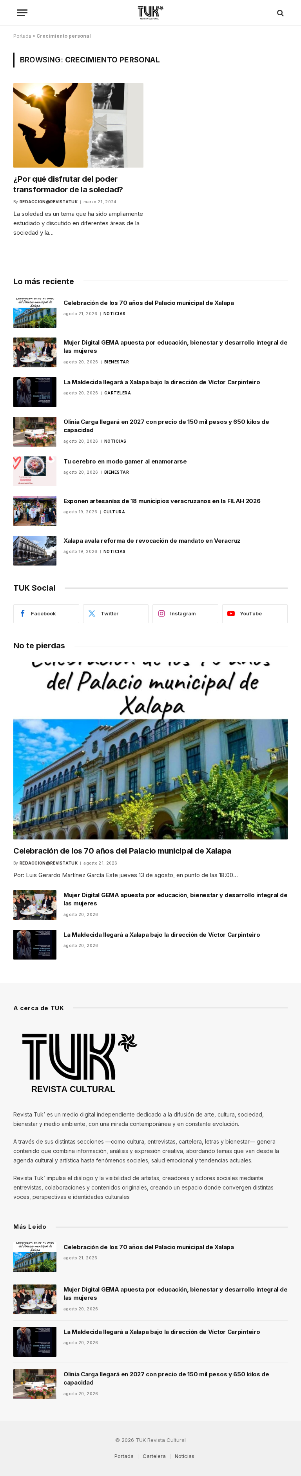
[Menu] (22, 13)
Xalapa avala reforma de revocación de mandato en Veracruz (152, 540)
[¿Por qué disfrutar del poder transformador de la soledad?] (78, 125)
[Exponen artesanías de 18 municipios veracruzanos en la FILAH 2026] (34, 511)
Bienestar (116, 361)
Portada (22, 36)
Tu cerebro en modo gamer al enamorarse (125, 461)
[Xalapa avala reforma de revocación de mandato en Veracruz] (34, 551)
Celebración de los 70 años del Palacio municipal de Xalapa (148, 303)
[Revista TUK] (150, 13)
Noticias (114, 313)
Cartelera (117, 392)
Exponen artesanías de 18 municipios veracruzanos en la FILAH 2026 (162, 501)
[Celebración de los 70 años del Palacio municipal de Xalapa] (34, 313)
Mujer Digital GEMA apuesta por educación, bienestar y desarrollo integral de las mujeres (175, 346)
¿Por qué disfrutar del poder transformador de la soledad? (68, 184)
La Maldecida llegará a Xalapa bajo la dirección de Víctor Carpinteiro (161, 382)
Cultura (114, 511)
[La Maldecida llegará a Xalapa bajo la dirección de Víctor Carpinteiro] (34, 392)
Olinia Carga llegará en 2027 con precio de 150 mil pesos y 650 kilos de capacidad (166, 426)
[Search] (280, 13)
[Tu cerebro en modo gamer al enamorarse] (34, 471)
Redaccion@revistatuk (49, 201)
